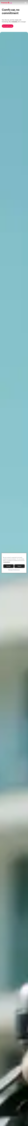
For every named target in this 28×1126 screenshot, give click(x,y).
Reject (19, 566)
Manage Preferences (14, 569)
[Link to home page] (6, 2)
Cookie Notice (6, 562)
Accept (8, 566)
